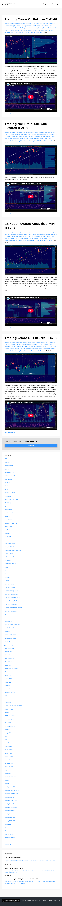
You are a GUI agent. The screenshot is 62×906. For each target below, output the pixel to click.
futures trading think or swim (36, 136)
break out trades (10, 493)
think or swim (9, 766)
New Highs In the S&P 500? (13, 857)
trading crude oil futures (22, 32)
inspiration (8, 631)
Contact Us (51, 4)
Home (39, 4)
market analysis (9, 648)
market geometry (10, 655)
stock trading (8, 750)
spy (35, 138)
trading (7, 783)
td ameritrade (9, 760)
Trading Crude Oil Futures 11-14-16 (31, 338)
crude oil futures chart (38, 23)
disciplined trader (10, 543)
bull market (8, 496)
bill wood (7, 482)
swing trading (50, 30)
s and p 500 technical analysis (13, 706)
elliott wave (8, 560)
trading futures (9, 797)
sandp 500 (7, 729)
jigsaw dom (8, 641)
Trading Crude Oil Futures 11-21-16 (31, 19)
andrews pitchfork (10, 476)
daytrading (8, 537)
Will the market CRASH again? (14, 868)
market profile (26, 30)
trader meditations (10, 777)
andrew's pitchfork (10, 472)
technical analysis (10, 32)
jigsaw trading (9, 645)
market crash (8, 651)
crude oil (7, 516)
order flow (8, 682)
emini (6, 567)
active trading (9, 23)
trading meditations (10, 804)
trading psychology (10, 810)
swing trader (8, 753)
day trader (8, 530)
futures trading (9, 584)
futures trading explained (39, 134)
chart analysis (9, 503)
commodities (17, 23)
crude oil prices (9, 526)
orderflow (7, 685)
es (5, 570)
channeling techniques (11, 499)
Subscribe (31, 445)
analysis (7, 469)
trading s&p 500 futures (36, 141)
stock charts (42, 30)
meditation (8, 665)
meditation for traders (11, 668)
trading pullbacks (10, 814)
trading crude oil (10, 787)
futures (7, 580)
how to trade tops (10, 628)
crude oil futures (26, 23)
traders (7, 780)
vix (5, 831)
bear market (8, 479)
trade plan (8, 773)
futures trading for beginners (19, 28)
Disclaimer (57, 900)
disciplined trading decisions (13, 550)
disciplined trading (10, 547)
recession (7, 699)
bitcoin (6, 486)
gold (6, 618)
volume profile (38, 32)
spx (6, 736)
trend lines (8, 824)
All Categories (8, 459)
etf (54, 23)
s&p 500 (7, 712)
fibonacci (7, 577)
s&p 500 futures (28, 138)
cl (5, 506)
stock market (8, 746)
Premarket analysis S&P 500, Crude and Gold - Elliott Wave (22, 879)
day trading (49, 23)
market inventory (10, 658)
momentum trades (10, 672)
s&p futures (8, 722)
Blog (44, 4)
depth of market (9, 540)
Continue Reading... (10, 114)
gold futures (8, 621)
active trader (8, 462)
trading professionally (11, 807)
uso (32, 32)
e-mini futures (25, 132)
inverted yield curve (10, 635)
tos (6, 770)
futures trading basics (23, 26)
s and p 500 (8, 702)
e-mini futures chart (36, 132)
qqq (6, 695)
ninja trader (8, 679)
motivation (8, 675)
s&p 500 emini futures (11, 716)
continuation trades (10, 513)
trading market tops (11, 800)
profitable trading (10, 692)
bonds (6, 489)
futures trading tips (16, 30)
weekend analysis (10, 837)
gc (5, 614)
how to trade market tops (12, 624)
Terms (44, 900)
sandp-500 (8, 733)
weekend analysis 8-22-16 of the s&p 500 (17, 841)
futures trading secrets (35, 28)
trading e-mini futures (22, 141)
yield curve (8, 844)
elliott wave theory (10, 564)
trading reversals (10, 817)
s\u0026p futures (10, 726)
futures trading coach (36, 26)
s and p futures (9, 709)
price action (34, 30)
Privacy (50, 900)
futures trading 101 (10, 26)
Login (57, 4)
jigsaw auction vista (10, 638)
